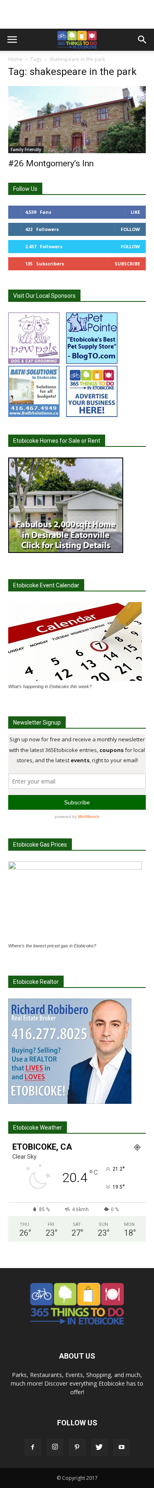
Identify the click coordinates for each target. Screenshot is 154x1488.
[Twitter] (99, 1447)
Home (15, 59)
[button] (142, 40)
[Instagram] (55, 1447)
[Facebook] (33, 1447)
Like (135, 212)
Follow (130, 229)
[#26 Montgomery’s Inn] (77, 119)
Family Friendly (26, 149)
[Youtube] (121, 1447)
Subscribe (127, 263)
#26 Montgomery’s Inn (51, 163)
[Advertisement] (77, 14)
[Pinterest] (77, 1447)
